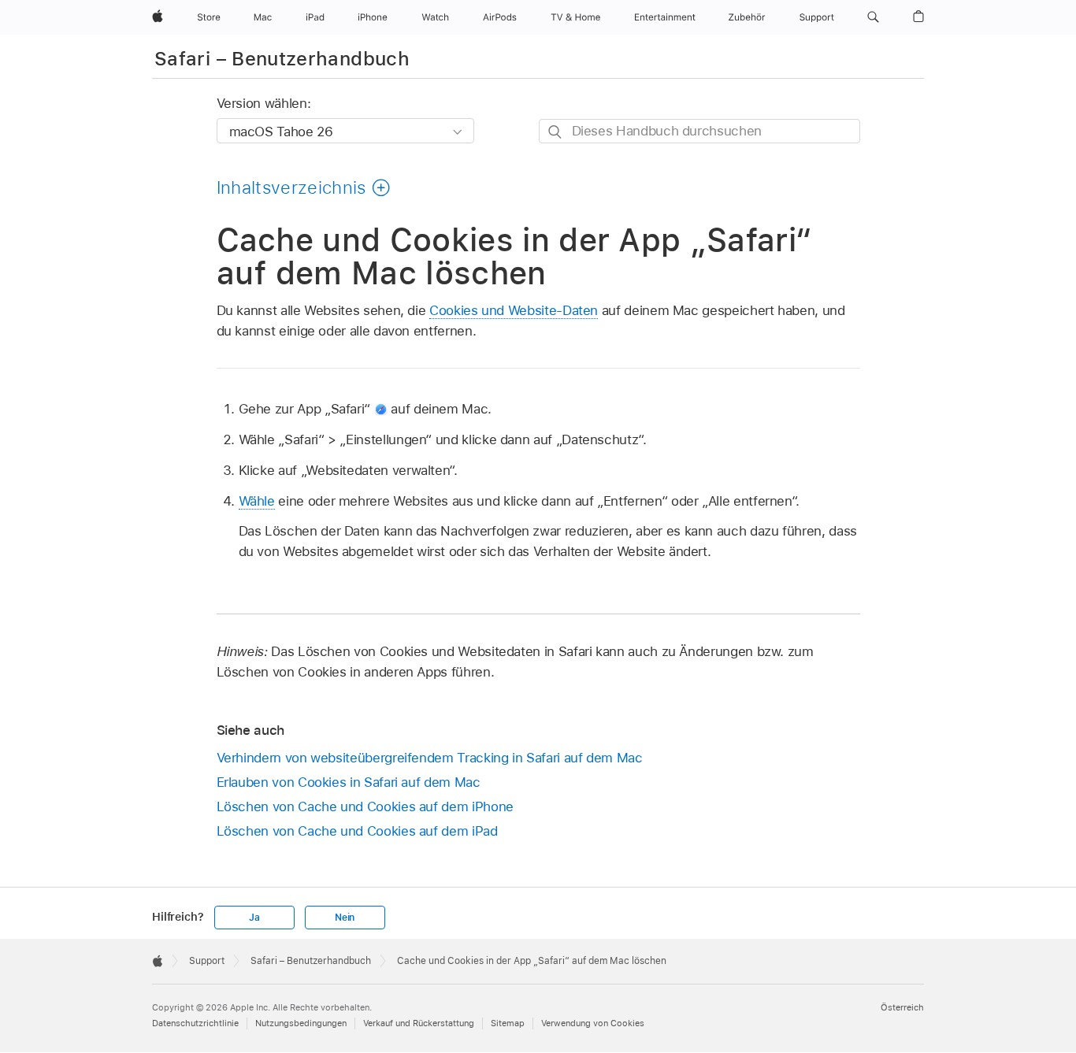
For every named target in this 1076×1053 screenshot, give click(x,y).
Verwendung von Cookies (592, 1023)
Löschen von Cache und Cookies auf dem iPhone (365, 806)
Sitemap (508, 1023)
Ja (254, 917)
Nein (344, 917)
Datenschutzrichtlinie (195, 1023)
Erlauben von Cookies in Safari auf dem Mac (348, 782)
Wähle (257, 501)
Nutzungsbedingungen (301, 1023)
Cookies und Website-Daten (513, 310)
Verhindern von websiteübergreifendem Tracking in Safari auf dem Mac (430, 758)
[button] (873, 17)
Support (206, 960)
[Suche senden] (555, 132)
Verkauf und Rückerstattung (418, 1023)
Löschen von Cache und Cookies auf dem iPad (357, 831)
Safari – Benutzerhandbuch (282, 58)
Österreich (902, 1007)
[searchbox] (699, 131)
